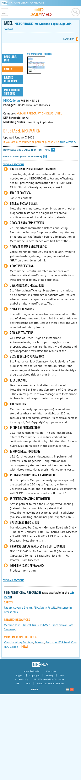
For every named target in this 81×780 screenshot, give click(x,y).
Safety (8, 69)
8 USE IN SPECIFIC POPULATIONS (27, 356)
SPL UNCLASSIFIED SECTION (24, 522)
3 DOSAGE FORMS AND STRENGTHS (28, 247)
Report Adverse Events (18, 607)
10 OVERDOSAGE (18, 380)
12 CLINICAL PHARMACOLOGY (25, 428)
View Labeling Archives (18, 642)
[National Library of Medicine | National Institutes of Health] (40, 664)
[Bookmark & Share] (72, 689)
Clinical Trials (30, 625)
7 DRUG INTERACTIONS (21, 333)
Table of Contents (20, 193)
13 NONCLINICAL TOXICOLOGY (25, 451)
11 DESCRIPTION (18, 404)
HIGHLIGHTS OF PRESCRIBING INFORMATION (33, 169)
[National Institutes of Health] (5, 2)
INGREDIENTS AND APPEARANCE (27, 565)
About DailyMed (31, 671)
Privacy (49, 675)
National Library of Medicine (26, 2)
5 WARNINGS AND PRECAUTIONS (27, 285)
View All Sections (13, 164)
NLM (28, 683)
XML (47, 150)
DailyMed (41, 12)
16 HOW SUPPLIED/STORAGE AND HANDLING (33, 475)
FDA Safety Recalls (45, 607)
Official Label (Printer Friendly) (22, 156)
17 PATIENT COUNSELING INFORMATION (30, 499)
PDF (40, 150)
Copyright (34, 675)
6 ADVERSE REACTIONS (22, 309)
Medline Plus (12, 625)
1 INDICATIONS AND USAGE (24, 203)
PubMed (45, 625)
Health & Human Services (50, 683)
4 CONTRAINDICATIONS (22, 266)
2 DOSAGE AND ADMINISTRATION (27, 223)
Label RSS (68, 39)
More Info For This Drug (12, 92)
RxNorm (39, 642)
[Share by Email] (67, 689)
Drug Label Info (10, 59)
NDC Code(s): (11, 100)
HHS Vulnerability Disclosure (49, 679)
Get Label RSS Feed (57, 642)
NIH (17, 683)
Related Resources (10, 79)
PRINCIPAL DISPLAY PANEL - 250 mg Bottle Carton (37, 546)
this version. (68, 142)
